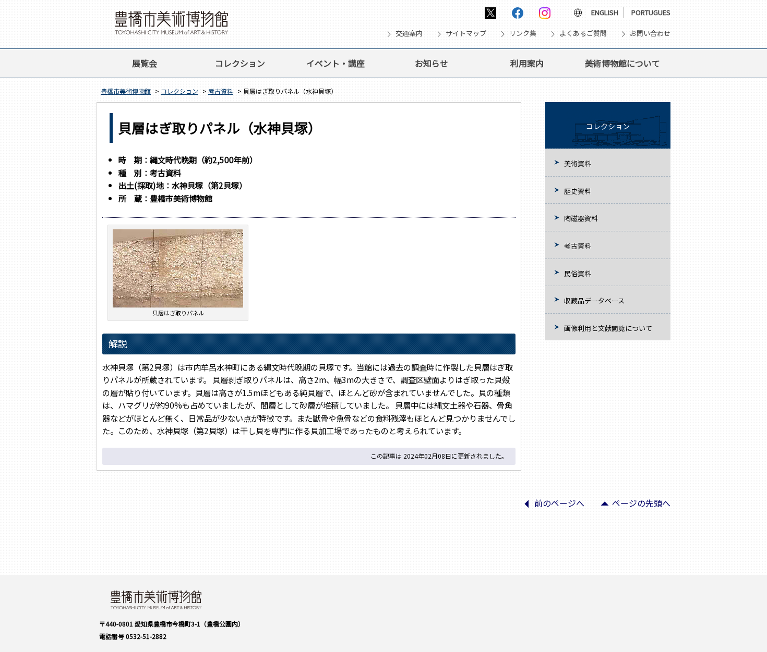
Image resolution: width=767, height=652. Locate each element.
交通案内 (409, 33)
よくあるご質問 (583, 33)
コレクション (240, 63)
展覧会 (144, 63)
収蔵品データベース (594, 300)
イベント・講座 (335, 63)
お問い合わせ (650, 33)
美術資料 (577, 163)
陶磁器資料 (581, 218)
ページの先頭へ (631, 506)
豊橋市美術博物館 (126, 91)
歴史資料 (577, 191)
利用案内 (527, 63)
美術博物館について (622, 63)
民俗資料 (577, 273)
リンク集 (522, 33)
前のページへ (549, 506)
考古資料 (220, 91)
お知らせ (431, 63)
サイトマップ (466, 33)
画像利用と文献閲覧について (608, 328)
